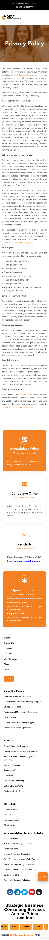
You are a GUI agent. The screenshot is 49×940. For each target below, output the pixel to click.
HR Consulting (10, 717)
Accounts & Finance (12, 770)
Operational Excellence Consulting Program (22, 701)
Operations (8, 775)
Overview (8, 648)
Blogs (6, 664)
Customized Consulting (14, 781)
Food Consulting (11, 838)
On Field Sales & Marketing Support (19, 722)
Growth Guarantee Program (16, 746)
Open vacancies (11, 809)
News (6, 669)
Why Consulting (10, 659)
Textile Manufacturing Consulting (17, 843)
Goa (9, 927)
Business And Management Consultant (20, 712)
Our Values (8, 654)
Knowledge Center (12, 820)
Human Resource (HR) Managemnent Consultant (20, 758)
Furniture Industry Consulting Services (20, 870)
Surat (33, 927)
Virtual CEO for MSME (13, 786)
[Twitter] (24, 892)
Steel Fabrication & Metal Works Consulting (22, 859)
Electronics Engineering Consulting (19, 864)
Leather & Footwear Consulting (17, 854)
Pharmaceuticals (11, 849)
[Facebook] (10, 892)
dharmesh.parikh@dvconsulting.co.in (17, 242)
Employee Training (12, 765)
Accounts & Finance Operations (17, 728)
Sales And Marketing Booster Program (20, 751)
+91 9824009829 (25, 7)
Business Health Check (14, 791)
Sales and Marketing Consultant (17, 696)
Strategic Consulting (12, 707)
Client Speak (9, 825)
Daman (21, 927)
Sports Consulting (11, 875)
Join (9, 679)
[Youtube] (31, 892)
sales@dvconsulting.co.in (26, 3)
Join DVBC (8, 815)
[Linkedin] (17, 892)
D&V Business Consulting (25, 75)
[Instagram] (39, 892)
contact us (24, 394)
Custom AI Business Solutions (17, 880)
